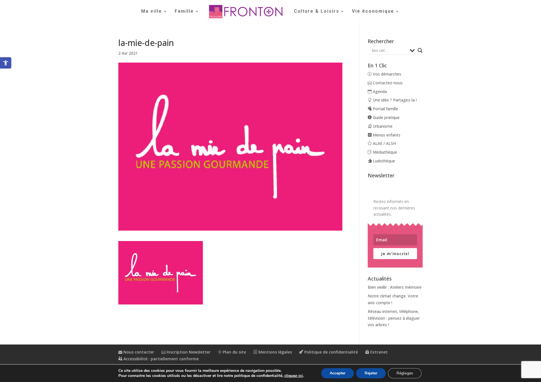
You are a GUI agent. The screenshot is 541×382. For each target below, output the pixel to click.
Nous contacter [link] (138, 352)
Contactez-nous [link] (387, 82)
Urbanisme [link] (382, 126)
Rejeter (371, 373)
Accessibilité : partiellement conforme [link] (160, 358)
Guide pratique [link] (386, 117)
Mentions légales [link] (274, 352)
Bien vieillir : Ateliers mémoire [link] (395, 287)
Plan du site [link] (234, 352)
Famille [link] (184, 11)
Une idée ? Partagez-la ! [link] (394, 100)
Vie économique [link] (373, 11)
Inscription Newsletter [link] (187, 352)
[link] (5, 63)
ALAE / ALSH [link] (384, 143)
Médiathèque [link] (384, 152)
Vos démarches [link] (386, 74)
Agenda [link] (379, 91)
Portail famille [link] (385, 108)
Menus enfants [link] (386, 135)
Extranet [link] (378, 352)
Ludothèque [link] (383, 161)
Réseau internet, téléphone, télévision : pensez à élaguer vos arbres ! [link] (394, 318)
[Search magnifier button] (420, 50)
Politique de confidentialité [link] (330, 352)
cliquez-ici (293, 375)
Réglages (404, 373)
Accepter (337, 373)
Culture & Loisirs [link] (316, 11)
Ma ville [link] (151, 11)
